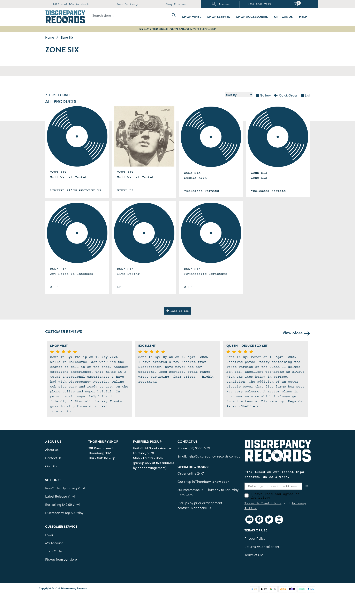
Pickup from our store (61, 559)
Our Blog (52, 466)
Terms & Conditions (262, 503)
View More (293, 332)
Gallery (265, 95)
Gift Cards (283, 16)
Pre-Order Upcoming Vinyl (65, 488)
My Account (54, 542)
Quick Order (287, 95)
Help (303, 16)
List (307, 95)
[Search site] (172, 15)
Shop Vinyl (191, 16)
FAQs (49, 534)
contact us (185, 507)
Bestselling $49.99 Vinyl (62, 504)
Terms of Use (254, 554)
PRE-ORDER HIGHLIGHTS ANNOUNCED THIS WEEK (177, 29)
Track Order (54, 551)
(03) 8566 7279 (259, 4)
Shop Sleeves (218, 16)
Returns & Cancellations (262, 546)
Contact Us (53, 457)
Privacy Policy (254, 538)
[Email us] (249, 519)
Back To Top (179, 311)
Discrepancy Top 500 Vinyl (64, 512)
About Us (52, 449)
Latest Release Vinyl (60, 496)
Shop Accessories (252, 16)
